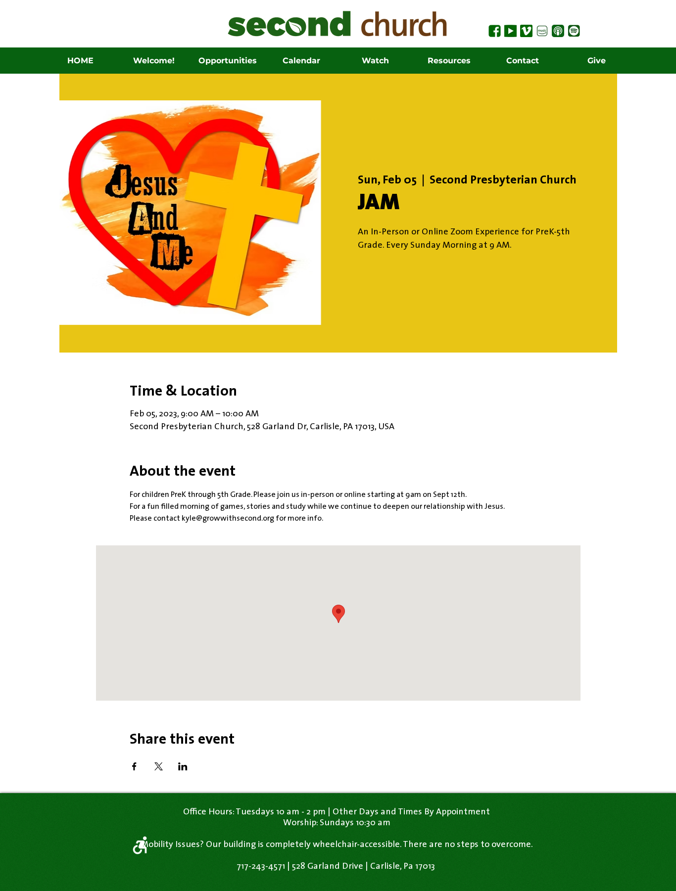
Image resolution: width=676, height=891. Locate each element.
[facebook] (494, 31)
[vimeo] (526, 31)
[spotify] (574, 31)
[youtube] (510, 31)
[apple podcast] (558, 31)
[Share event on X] (158, 766)
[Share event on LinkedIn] (183, 766)
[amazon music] (542, 31)
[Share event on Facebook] (134, 766)
